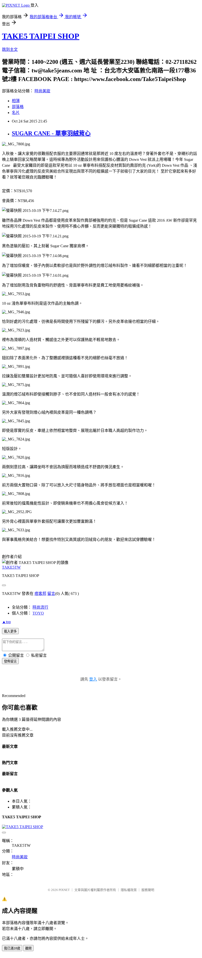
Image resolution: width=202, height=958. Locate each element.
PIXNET (64, 890)
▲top (6, 622)
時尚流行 (40, 607)
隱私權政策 (129, 890)
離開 (28, 948)
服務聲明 (147, 890)
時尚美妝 (42, 91)
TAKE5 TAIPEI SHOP (40, 36)
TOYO (38, 613)
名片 (16, 112)
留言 (51, 593)
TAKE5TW (11, 567)
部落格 (18, 107)
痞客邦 (40, 593)
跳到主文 (10, 49)
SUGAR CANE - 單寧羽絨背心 (51, 133)
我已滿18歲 (12, 948)
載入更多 (10, 631)
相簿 (16, 101)
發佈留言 (10, 661)
